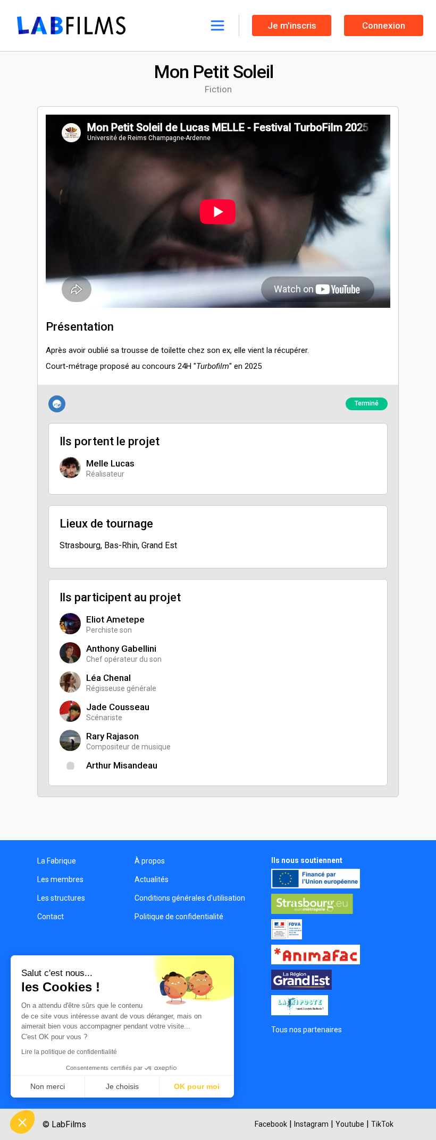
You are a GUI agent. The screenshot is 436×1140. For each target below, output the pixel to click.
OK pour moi (197, 1086)
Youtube (350, 1124)
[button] (22, 1122)
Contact (50, 916)
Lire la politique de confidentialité (69, 1052)
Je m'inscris (291, 25)
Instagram (311, 1124)
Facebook (271, 1124)
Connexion (383, 25)
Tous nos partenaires (306, 1029)
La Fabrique (56, 861)
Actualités (152, 879)
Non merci (47, 1086)
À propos (150, 861)
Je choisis (122, 1086)
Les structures (61, 898)
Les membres (60, 879)
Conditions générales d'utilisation (190, 898)
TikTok (382, 1124)
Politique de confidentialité (179, 916)
